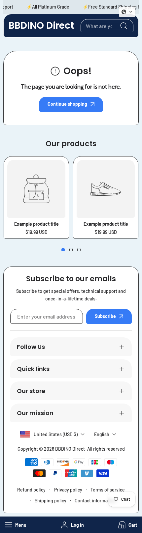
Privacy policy (68, 489)
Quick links (33, 369)
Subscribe (105, 316)
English (101, 434)
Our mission (35, 413)
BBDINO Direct (70, 449)
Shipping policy (50, 500)
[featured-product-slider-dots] (63, 249)
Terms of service (107, 489)
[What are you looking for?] (123, 25)
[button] (127, 525)
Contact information (95, 500)
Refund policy (31, 489)
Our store (31, 391)
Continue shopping (67, 104)
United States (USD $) (56, 434)
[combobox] (107, 25)
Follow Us (31, 347)
